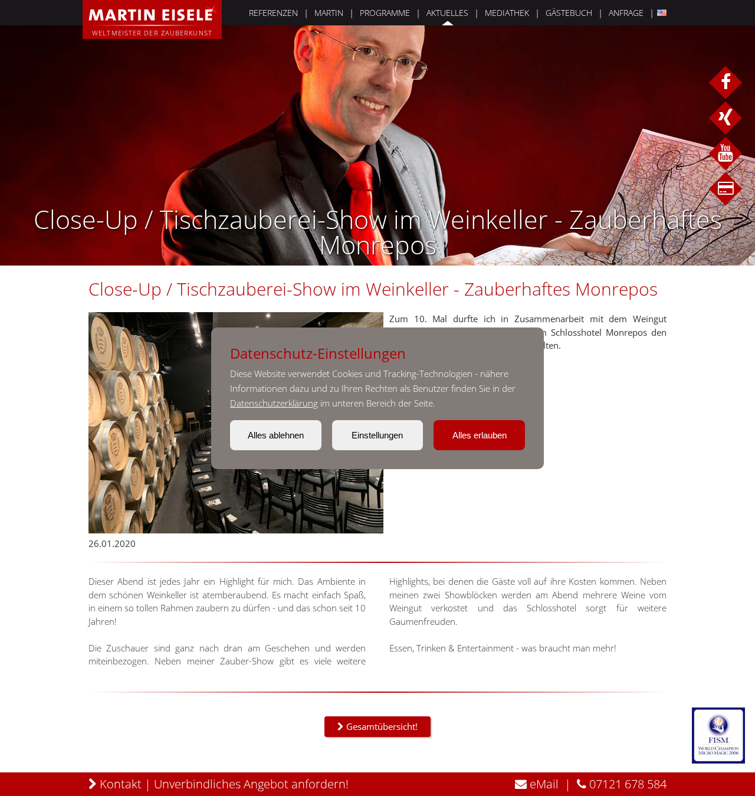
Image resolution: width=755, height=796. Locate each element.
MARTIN (328, 12)
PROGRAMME (385, 12)
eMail (543, 784)
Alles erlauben (479, 435)
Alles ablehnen (276, 435)
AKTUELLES (447, 12)
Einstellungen (377, 435)
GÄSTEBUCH (569, 12)
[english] (660, 12)
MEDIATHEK (507, 12)
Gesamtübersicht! (381, 726)
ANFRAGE (626, 12)
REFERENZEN (273, 12)
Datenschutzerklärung (274, 403)
